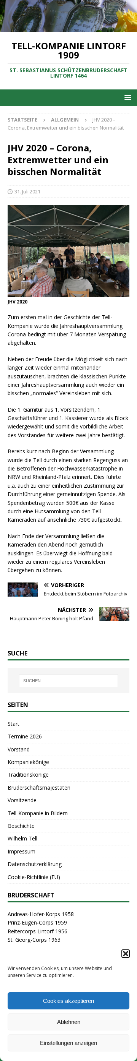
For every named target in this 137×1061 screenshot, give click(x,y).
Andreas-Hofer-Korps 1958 (41, 914)
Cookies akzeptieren (68, 1001)
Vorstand (19, 749)
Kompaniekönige (28, 762)
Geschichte (21, 825)
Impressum (21, 851)
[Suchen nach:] (68, 680)
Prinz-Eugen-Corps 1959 (37, 922)
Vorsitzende (22, 800)
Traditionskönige (28, 774)
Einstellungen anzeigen (68, 1043)
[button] (125, 953)
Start (13, 723)
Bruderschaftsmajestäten (39, 787)
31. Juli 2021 (27, 191)
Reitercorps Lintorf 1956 (37, 931)
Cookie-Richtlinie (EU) (34, 877)
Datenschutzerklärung (35, 864)
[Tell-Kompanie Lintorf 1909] (68, 27)
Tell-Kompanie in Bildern (38, 813)
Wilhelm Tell (22, 838)
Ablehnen (68, 1022)
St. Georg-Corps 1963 (34, 939)
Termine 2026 (25, 736)
